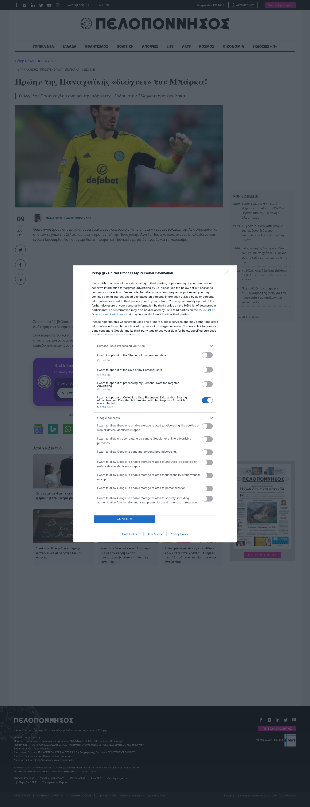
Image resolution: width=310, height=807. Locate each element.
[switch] (207, 355)
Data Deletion (131, 534)
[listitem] (155, 346)
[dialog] (155, 403)
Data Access (155, 534)
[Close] (228, 273)
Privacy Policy (179, 534)
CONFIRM (124, 519)
